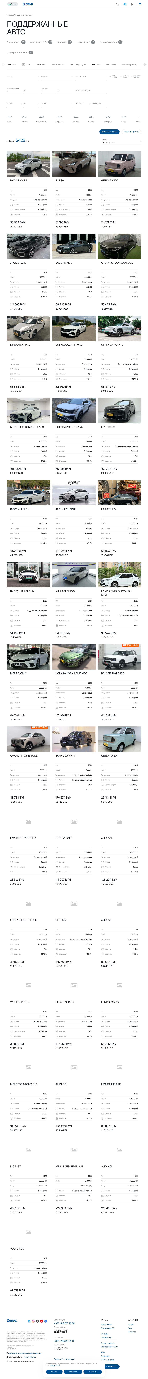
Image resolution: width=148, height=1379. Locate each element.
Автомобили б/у (107, 1328)
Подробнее (55, 1365)
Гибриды (104, 1334)
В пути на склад (107, 1360)
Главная (10, 15)
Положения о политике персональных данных (24, 1353)
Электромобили (108, 1343)
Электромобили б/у (109, 1347)
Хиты (103, 1352)
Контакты (132, 1332)
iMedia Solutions (30, 1357)
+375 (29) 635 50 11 (64, 1341)
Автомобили (106, 1324)
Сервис (131, 1324)
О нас (130, 1328)
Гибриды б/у (106, 1337)
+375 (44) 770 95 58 (64, 1323)
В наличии (105, 1356)
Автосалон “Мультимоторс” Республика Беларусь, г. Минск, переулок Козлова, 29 (74, 1360)
